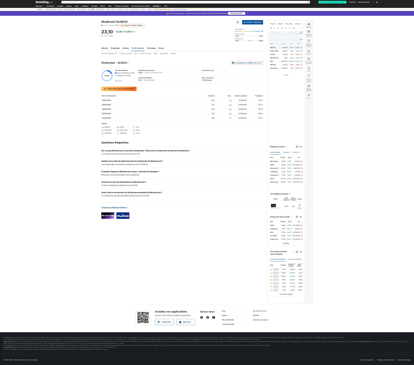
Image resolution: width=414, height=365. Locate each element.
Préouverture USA (69, 9)
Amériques (119, 9)
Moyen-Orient (135, 9)
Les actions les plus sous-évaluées (278, 252)
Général (104, 48)
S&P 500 (273, 65)
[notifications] (373, 2)
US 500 (272, 54)
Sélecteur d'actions (51, 9)
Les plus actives (275, 152)
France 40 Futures (276, 51)
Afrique (150, 9)
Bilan (135, 53)
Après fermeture (81, 9)
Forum (161, 48)
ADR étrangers (100, 9)
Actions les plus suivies (280, 217)
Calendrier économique (121, 6)
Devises (272, 24)
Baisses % (296, 152)
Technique (151, 48)
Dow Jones (273, 68)
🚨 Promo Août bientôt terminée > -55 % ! (332, 2)
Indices (280, 24)
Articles (125, 48)
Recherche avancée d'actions (141, 6)
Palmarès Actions (277, 147)
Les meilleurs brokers (279, 194)
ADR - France (110, 9)
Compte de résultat (125, 53)
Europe (127, 9)
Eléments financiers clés (109, 53)
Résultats (173, 53)
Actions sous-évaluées (180, 9)
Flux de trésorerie (145, 53)
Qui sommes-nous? (259, 311)
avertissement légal (404, 360)
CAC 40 (272, 47)
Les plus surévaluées (295, 259)
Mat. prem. (288, 24)
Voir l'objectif (256, 31)
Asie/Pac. (143, 9)
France (61, 9)
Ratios (156, 53)
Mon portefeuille (228, 320)
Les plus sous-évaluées (277, 259)
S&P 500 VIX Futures (276, 58)
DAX (271, 61)
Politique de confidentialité (385, 360)
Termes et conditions (367, 360)
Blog (223, 311)
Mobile (224, 315)
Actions (39, 9)
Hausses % (286, 152)
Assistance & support (260, 320)
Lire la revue (300, 206)
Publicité (256, 315)
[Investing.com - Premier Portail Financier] (44, 2)
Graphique (115, 48)
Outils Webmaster (228, 324)
